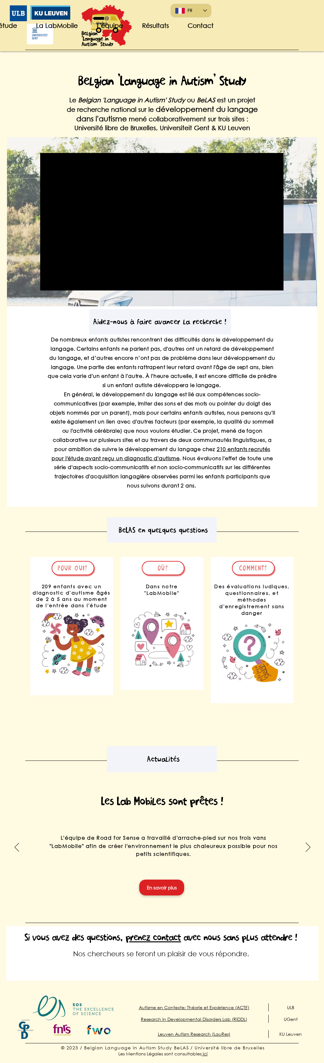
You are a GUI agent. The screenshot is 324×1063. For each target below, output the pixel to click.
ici (205, 1054)
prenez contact (153, 937)
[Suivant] (308, 848)
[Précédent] (17, 848)
